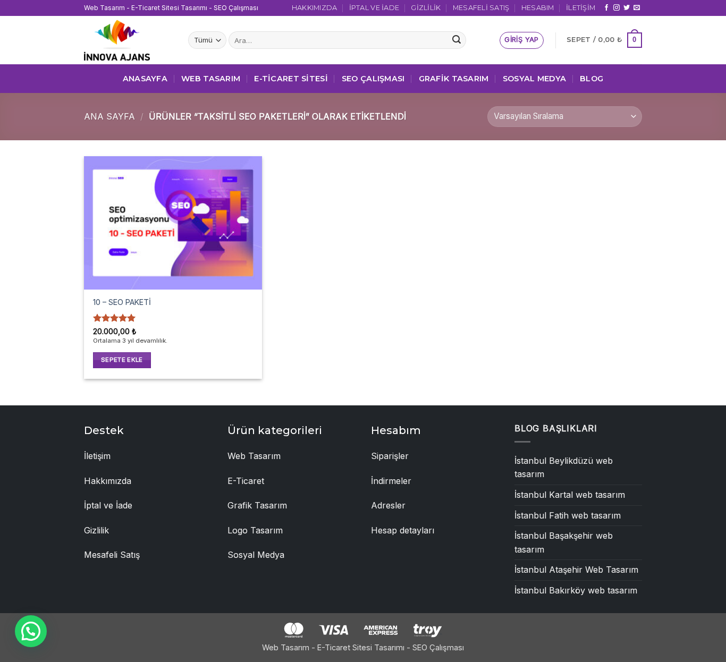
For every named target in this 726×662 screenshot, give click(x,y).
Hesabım (537, 8)
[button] (521, 40)
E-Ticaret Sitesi (291, 78)
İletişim (580, 8)
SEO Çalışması (373, 78)
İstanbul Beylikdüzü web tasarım (563, 467)
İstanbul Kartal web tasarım (569, 494)
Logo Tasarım (255, 530)
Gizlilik (426, 8)
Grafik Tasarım (454, 78)
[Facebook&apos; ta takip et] (606, 8)
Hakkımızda (314, 8)
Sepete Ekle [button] (122, 359)
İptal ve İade (374, 8)
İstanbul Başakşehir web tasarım (563, 542)
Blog (591, 78)
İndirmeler (391, 481)
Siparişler (390, 456)
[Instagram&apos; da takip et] (616, 8)
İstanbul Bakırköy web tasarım (575, 590)
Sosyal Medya (534, 78)
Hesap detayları (402, 530)
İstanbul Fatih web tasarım (567, 515)
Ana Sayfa (109, 116)
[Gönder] (457, 40)
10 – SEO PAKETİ (122, 302)
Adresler (388, 505)
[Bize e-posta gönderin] (637, 8)
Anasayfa (145, 78)
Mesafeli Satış (481, 8)
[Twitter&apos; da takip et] (626, 8)
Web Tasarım (210, 78)
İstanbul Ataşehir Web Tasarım (576, 569)
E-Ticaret (245, 481)
